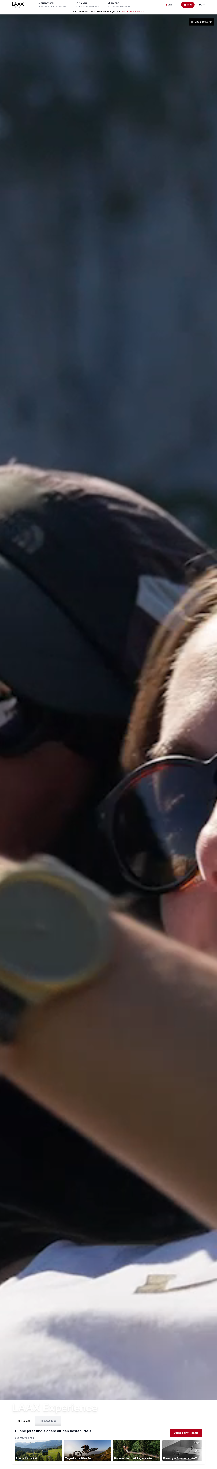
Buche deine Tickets (132, 11)
